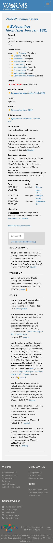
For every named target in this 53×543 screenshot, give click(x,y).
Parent (11, 106)
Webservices (34, 495)
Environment (14, 126)
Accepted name (15, 89)
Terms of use (34, 475)
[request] (23, 377)
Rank (10, 98)
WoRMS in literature (11, 487)
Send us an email (14, 507)
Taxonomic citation (17, 155)
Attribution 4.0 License (18, 218)
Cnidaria (17, 56)
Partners (6, 481)
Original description (17, 135)
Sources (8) (16, 236)
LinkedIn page (12, 515)
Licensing (13, 209)
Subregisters (7, 478)
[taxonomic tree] (14, 226)
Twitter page (11, 509)
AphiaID (12, 35)
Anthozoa (18, 58)
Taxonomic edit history (19, 180)
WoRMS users (8, 484)
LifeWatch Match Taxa (38, 492)
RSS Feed (11, 512)
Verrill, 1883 (28, 93)
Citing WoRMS (35, 472)
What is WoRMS (9, 472)
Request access (36, 478)
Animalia (22, 53)
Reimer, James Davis (38, 190)
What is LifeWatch (10, 475)
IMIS (18, 309)
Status (11, 81)
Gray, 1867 (22, 110)
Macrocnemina (20, 67)
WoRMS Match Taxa (38, 490)
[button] (8, 26)
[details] (30, 150)
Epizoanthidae (20, 70)
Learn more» (49, 528)
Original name (14, 115)
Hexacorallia (19, 61)
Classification (14, 49)
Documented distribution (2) (23, 242)
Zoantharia (18, 64)
